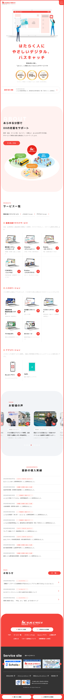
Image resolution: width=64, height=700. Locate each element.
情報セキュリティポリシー (40, 675)
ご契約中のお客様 (48, 697)
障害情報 (53, 675)
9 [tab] (37, 445)
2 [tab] (26, 445)
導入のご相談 (17, 697)
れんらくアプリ (42, 635)
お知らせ (16, 638)
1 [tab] (24, 445)
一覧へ (56, 573)
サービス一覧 (17, 635)
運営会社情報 (9, 675)
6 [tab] (32, 445)
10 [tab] (39, 445)
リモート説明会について (29, 638)
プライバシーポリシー (23, 675)
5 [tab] (31, 445)
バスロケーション (28, 214)
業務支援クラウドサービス (11, 214)
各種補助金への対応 (44, 638)
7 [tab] (34, 445)
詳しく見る (13, 143)
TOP (9, 635)
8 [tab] (36, 445)
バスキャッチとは (29, 635)
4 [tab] (29, 445)
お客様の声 (53, 635)
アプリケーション (42, 214)
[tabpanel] (45, 425)
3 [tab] (27, 445)
